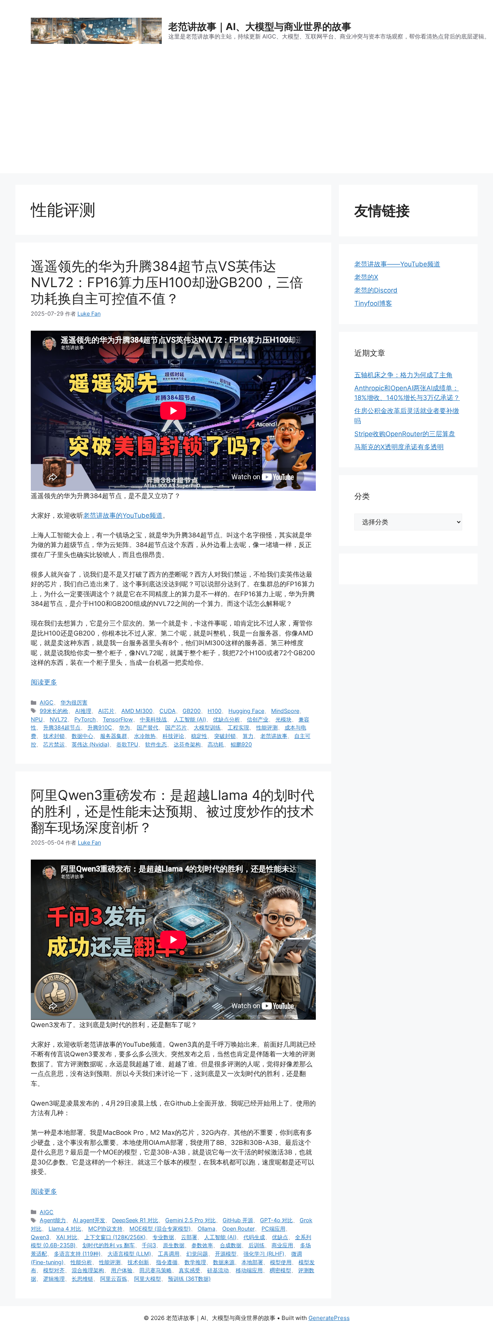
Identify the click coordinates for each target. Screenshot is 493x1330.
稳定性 (199, 736)
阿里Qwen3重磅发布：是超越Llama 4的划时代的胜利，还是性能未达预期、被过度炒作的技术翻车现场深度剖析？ (172, 811)
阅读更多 (44, 682)
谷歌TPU (127, 744)
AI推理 (83, 711)
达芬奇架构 (187, 744)
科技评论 (173, 736)
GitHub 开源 (238, 1220)
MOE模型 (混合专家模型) (160, 1228)
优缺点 (280, 1237)
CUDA (167, 711)
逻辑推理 (54, 1278)
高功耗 (216, 744)
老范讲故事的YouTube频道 (123, 515)
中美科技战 (153, 719)
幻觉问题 (197, 1253)
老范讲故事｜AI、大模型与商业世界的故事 (259, 26)
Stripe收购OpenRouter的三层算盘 (404, 434)
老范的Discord (375, 290)
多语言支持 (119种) (77, 1253)
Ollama (206, 1228)
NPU (37, 719)
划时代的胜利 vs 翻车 (108, 1245)
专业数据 (163, 1237)
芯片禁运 (54, 744)
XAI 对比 (66, 1237)
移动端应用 (249, 1270)
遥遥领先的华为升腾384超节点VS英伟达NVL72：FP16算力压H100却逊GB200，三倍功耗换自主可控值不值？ (167, 282)
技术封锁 (54, 736)
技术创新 (138, 1262)
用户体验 (121, 1270)
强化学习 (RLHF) (263, 1253)
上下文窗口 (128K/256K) (115, 1237)
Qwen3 (40, 1237)
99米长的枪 (54, 711)
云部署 (189, 1237)
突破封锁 (225, 736)
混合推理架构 (88, 1270)
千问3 (149, 1245)
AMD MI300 (137, 711)
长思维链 (82, 1278)
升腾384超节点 (61, 727)
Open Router (238, 1228)
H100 (214, 711)
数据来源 (224, 1262)
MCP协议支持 (105, 1228)
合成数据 (230, 1245)
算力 (248, 736)
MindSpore (285, 711)
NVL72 (58, 719)
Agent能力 (53, 1220)
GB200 (192, 711)
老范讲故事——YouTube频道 (397, 264)
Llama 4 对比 (65, 1228)
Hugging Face (246, 711)
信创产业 (257, 719)
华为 (124, 727)
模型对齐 (54, 1270)
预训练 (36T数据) (189, 1278)
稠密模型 (280, 1270)
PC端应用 (273, 1228)
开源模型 (225, 1253)
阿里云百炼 (113, 1278)
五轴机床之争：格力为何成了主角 (403, 375)
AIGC (47, 702)
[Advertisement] (246, 119)
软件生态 (156, 744)
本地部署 (252, 1262)
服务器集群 (113, 736)
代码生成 (254, 1237)
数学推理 (195, 1262)
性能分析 (81, 1262)
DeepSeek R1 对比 (135, 1220)
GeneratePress (329, 1318)
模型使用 (281, 1262)
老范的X (366, 277)
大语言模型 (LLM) (129, 1253)
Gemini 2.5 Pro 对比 (190, 1220)
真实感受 (189, 1270)
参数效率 (202, 1245)
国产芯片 (176, 727)
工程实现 (238, 727)
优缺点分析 (226, 719)
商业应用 (282, 1245)
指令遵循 (167, 1262)
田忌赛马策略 (155, 1270)
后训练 (256, 1245)
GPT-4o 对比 (276, 1220)
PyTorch (85, 719)
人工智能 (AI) (190, 719)
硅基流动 (218, 1270)
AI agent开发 (89, 1220)
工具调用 (168, 1253)
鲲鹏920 (241, 744)
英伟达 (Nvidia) (90, 744)
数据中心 (82, 736)
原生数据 (173, 1245)
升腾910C (99, 727)
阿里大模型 (147, 1278)
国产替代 (147, 727)
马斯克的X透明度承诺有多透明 (399, 447)
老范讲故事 (273, 736)
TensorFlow (118, 719)
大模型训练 (207, 727)
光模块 (283, 719)
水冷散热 (145, 736)
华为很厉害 (73, 702)
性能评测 (267, 727)
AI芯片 (106, 711)
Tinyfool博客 (373, 303)
